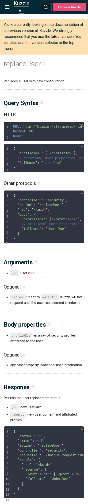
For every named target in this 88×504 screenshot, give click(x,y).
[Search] (46, 7)
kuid (31, 273)
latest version (62, 36)
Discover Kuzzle (69, 7)
